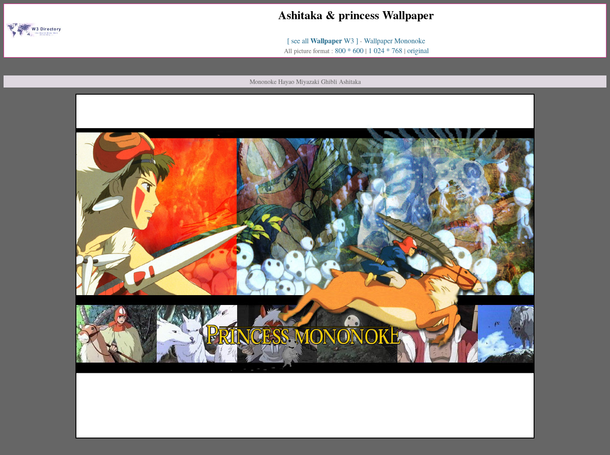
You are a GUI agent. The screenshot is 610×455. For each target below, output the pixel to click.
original (418, 50)
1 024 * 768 (386, 50)
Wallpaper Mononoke (394, 40)
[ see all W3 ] (323, 40)
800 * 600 (349, 50)
